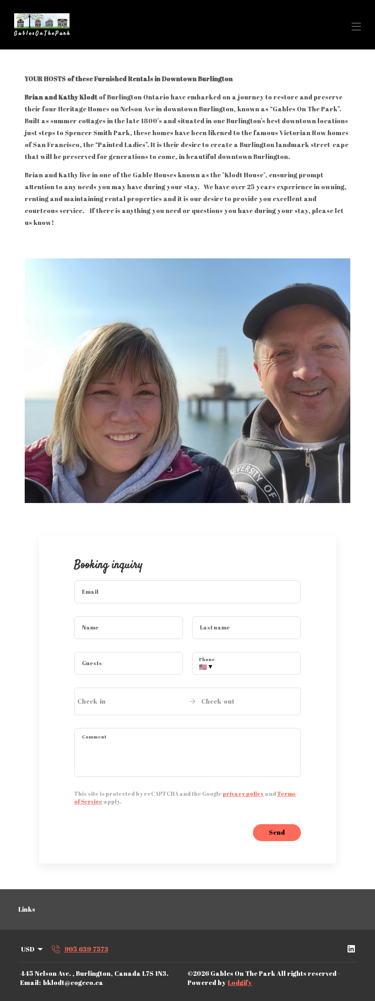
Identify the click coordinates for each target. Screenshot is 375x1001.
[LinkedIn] (351, 949)
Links (26, 909)
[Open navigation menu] (356, 26)
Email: (30, 982)
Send (277, 832)
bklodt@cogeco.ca (73, 982)
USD (27, 949)
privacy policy (243, 793)
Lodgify (240, 982)
